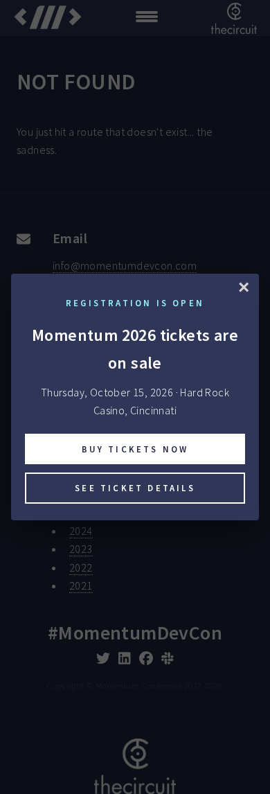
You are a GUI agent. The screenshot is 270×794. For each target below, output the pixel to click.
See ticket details (135, 487)
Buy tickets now (135, 449)
